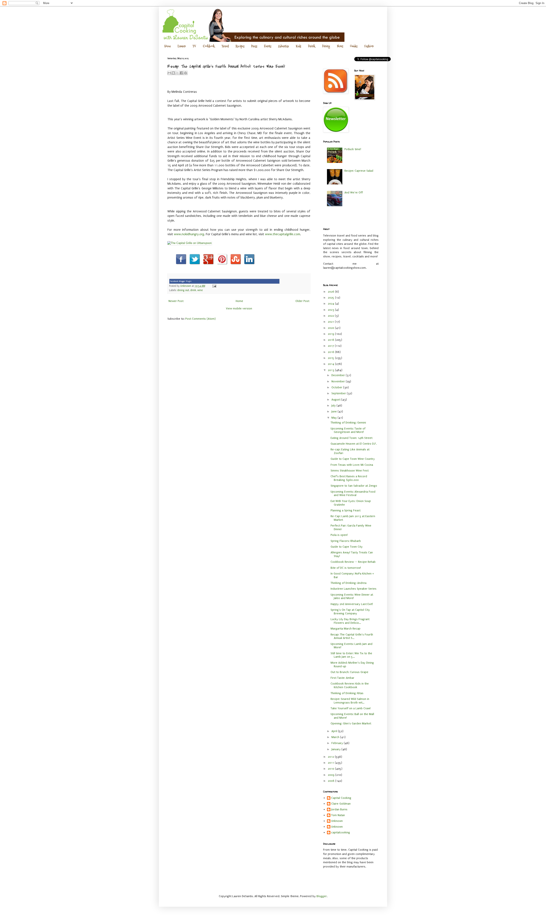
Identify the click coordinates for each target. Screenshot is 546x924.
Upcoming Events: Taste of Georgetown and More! (348, 430)
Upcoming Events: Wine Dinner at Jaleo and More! (352, 596)
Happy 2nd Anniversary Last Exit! (352, 604)
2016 (331, 352)
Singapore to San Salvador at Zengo (354, 485)
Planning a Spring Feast (345, 510)
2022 (331, 315)
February (337, 743)
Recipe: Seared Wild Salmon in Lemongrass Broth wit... (350, 700)
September (339, 393)
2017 (331, 345)
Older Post (302, 301)
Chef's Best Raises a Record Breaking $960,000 (349, 478)
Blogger (322, 896)
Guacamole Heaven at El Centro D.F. (354, 443)
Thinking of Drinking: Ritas (347, 693)
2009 (331, 774)
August (336, 399)
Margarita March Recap (345, 628)
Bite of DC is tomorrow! (346, 567)
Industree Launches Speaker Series (353, 588)
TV (194, 46)
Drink (311, 46)
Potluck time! (352, 149)
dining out (183, 290)
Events (267, 46)
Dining (326, 46)
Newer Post (175, 301)
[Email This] (169, 73)
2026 (331, 291)
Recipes (240, 46)
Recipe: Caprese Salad (358, 170)
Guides (353, 46)
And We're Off (353, 192)
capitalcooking (340, 832)
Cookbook (209, 46)
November (338, 381)
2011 (331, 762)
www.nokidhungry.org (189, 234)
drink (193, 290)
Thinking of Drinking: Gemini (348, 422)
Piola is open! (339, 535)
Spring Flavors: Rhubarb (346, 541)
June (334, 411)
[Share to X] (177, 73)
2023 (331, 309)
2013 (331, 370)
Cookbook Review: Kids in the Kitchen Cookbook (350, 685)
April (334, 731)
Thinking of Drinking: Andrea (348, 583)
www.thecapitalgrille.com (282, 234)
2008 (331, 780)
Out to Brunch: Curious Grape (349, 672)
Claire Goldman (341, 803)
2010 (331, 768)
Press (254, 46)
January (336, 749)
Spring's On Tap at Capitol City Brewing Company (350, 611)
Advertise (283, 46)
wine (200, 290)
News (340, 46)
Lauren (182, 46)
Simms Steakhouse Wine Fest (350, 470)
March (335, 737)
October (337, 387)
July (334, 405)
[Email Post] (213, 285)
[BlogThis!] (173, 73)
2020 (331, 327)
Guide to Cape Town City (347, 546)
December (338, 375)
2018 (331, 339)
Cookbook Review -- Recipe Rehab (353, 561)
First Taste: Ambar (342, 677)
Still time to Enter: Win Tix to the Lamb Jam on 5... (351, 655)
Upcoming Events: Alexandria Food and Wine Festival (353, 493)
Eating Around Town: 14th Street (351, 438)
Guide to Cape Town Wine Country (353, 458)
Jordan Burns (339, 809)
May (334, 417)
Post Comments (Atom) (200, 318)
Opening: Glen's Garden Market (351, 723)
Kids (298, 46)
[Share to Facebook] (181, 73)
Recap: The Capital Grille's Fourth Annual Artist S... (352, 636)
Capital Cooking (341, 797)
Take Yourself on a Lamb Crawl (350, 708)
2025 (331, 297)
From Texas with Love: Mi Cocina (352, 464)
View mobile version (239, 308)
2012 (331, 756)
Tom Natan (338, 815)
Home (167, 46)
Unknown (337, 820)
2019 (331, 333)
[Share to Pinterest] (185, 73)
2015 (331, 358)
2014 (331, 364)
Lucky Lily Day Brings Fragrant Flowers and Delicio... (350, 621)
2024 (331, 303)
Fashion (369, 46)
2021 (331, 321)
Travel (225, 46)
